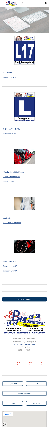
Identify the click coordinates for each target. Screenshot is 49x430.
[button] (3, 3)
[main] (24, 19)
